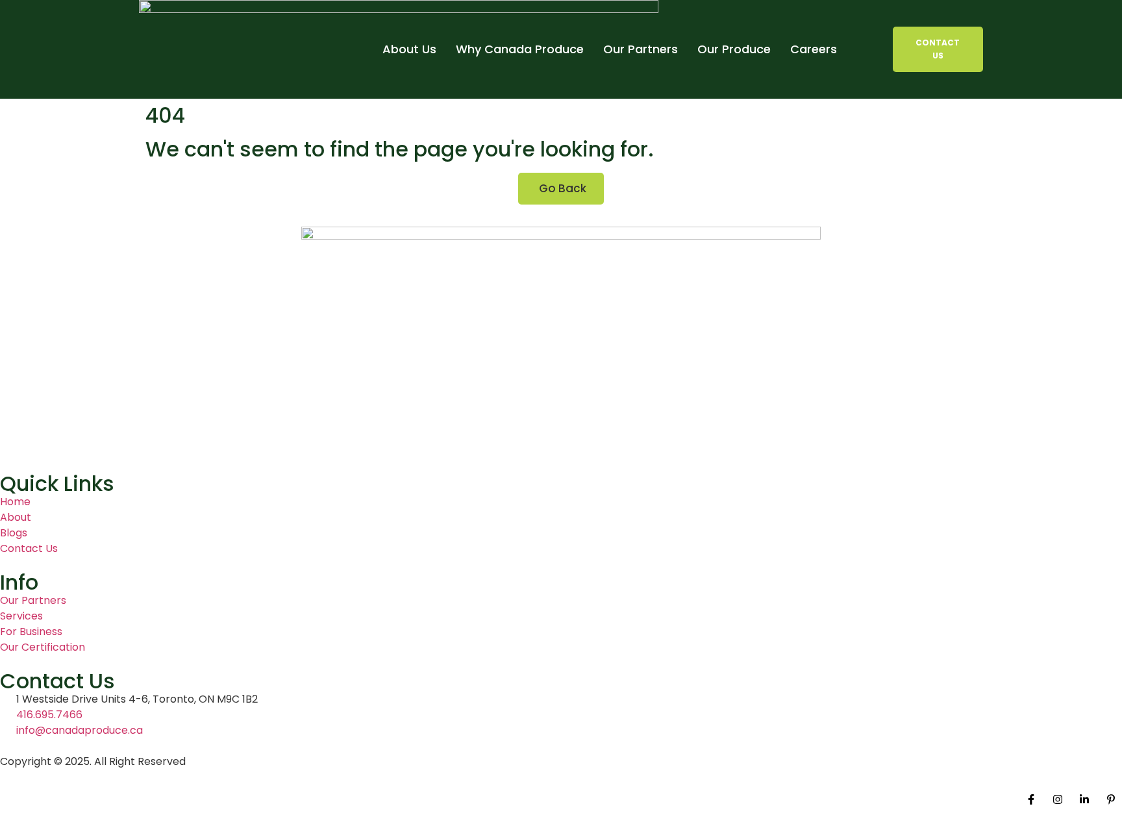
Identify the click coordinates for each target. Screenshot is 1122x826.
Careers (813, 49)
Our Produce (734, 49)
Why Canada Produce (520, 49)
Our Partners (640, 49)
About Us (409, 49)
